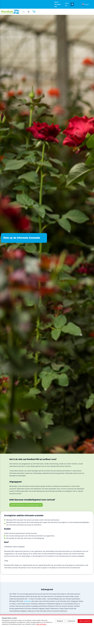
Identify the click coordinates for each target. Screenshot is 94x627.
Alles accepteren (84, 621)
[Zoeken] (28, 11)
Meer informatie (41, 624)
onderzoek (27, 601)
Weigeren (60, 621)
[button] (72, 4)
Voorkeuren (71, 621)
